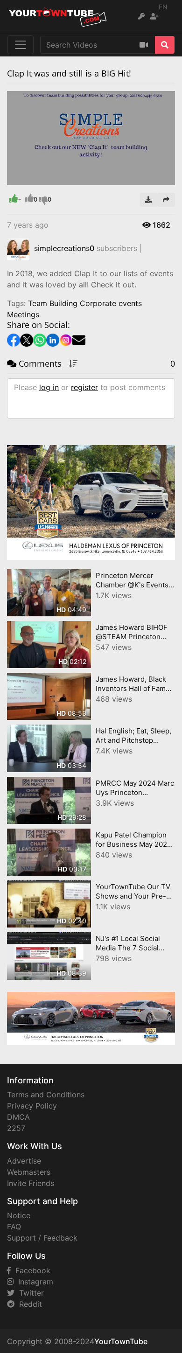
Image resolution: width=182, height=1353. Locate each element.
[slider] (33, 178)
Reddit (28, 1304)
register (84, 387)
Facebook (30, 1270)
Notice (18, 1215)
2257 (16, 1128)
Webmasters (28, 1172)
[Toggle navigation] (20, 44)
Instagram (33, 1281)
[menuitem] (146, 178)
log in (49, 387)
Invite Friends (30, 1183)
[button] (33, 178)
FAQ (14, 1226)
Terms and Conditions (45, 1094)
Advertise (24, 1160)
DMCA (18, 1117)
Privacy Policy (32, 1105)
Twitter (29, 1292)
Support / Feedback (42, 1237)
